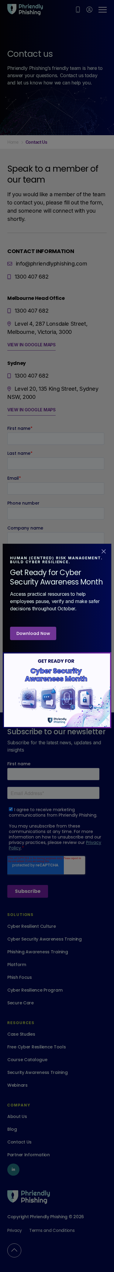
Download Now (33, 633)
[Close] (103, 551)
